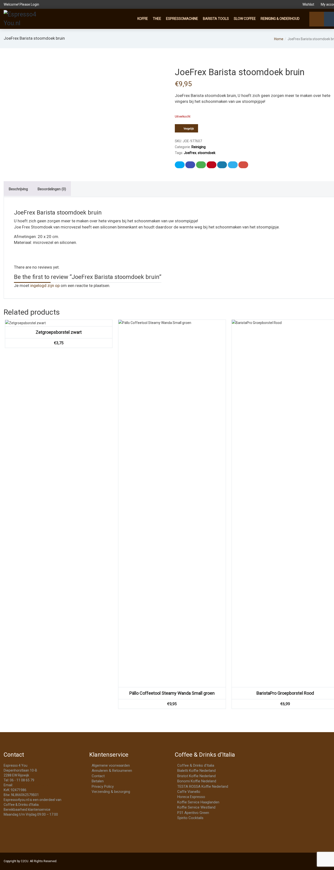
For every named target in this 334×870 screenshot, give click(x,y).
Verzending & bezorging (111, 791)
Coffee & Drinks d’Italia (195, 765)
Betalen (98, 781)
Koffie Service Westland (196, 807)
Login (35, 4)
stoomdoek (206, 153)
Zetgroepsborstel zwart (59, 332)
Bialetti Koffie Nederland (196, 770)
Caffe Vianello (188, 791)
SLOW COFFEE (245, 19)
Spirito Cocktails (190, 818)
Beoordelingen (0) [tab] (52, 189)
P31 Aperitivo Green (193, 812)
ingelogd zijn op (45, 285)
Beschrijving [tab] (18, 189)
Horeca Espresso (191, 797)
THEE (157, 19)
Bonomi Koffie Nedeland (196, 781)
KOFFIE (142, 19)
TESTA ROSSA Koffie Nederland (202, 786)
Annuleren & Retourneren (112, 770)
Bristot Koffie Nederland (196, 776)
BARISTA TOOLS (216, 19)
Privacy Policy (103, 786)
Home (278, 39)
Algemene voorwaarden (111, 765)
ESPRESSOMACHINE (182, 19)
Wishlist (308, 4)
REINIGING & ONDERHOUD (280, 19)
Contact (98, 776)
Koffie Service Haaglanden (198, 802)
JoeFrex (190, 153)
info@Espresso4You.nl (31, 785)
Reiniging (198, 147)
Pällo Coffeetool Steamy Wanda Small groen (172, 693)
